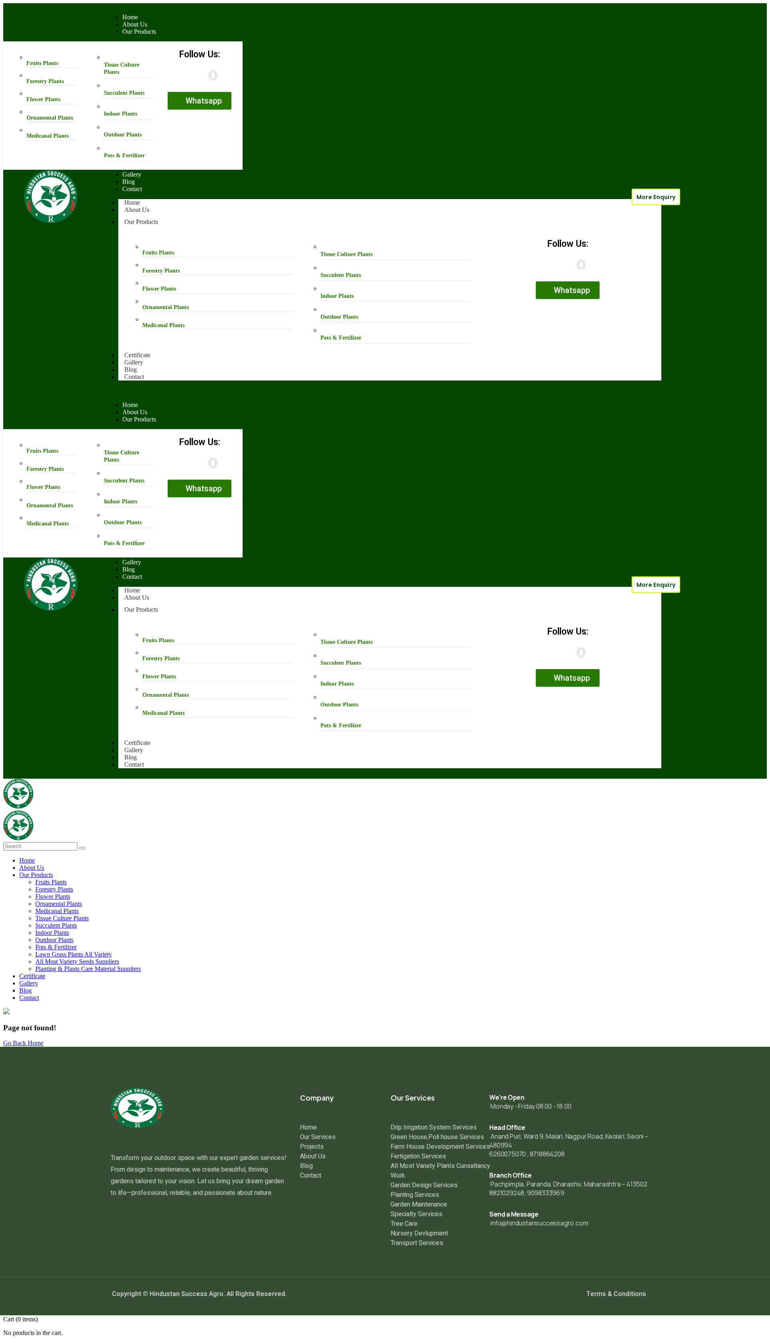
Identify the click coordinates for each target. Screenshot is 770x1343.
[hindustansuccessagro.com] (18, 806)
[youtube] (213, 75)
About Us (136, 209)
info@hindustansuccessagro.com (539, 1223)
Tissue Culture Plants (346, 254)
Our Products (141, 221)
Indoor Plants (120, 114)
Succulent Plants (124, 93)
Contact (134, 376)
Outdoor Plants (123, 135)
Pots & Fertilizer (124, 156)
